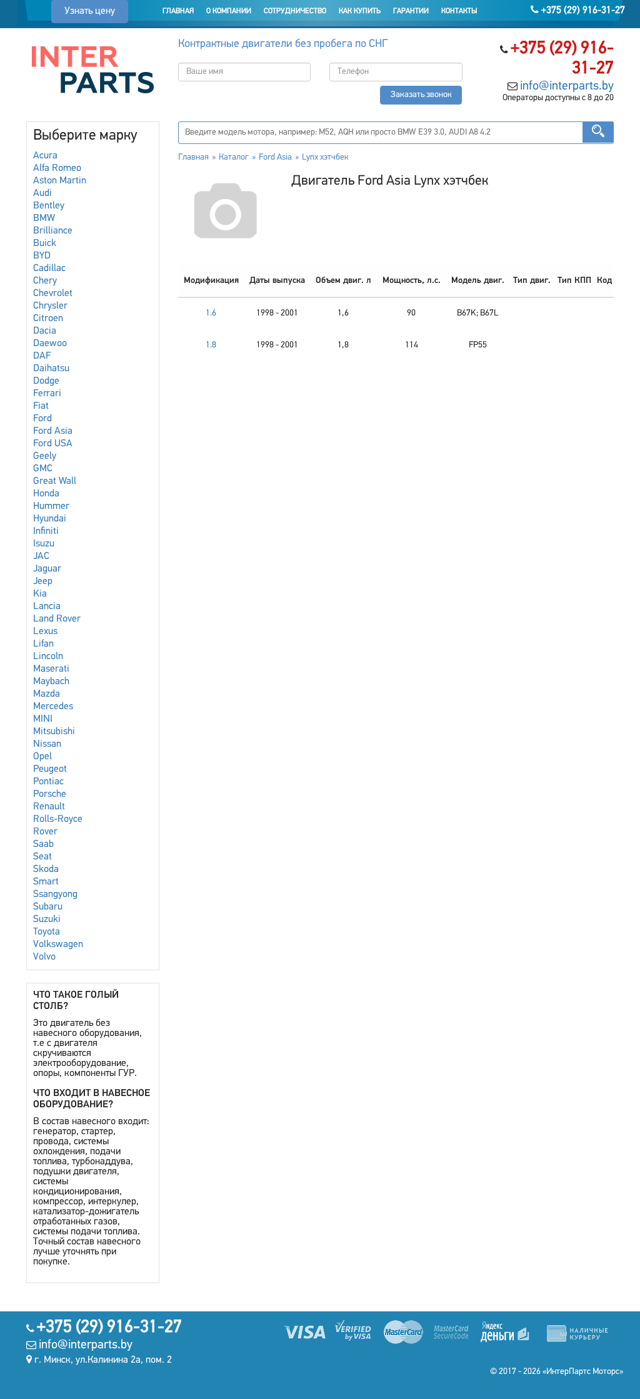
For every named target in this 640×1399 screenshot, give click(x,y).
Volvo (44, 957)
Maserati (51, 669)
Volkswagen (58, 945)
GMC (42, 469)
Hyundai (49, 519)
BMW (44, 218)
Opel (42, 757)
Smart (46, 882)
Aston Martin (59, 181)
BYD (42, 256)
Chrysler (50, 306)
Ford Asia (52, 431)
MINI (42, 719)
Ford (42, 419)
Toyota (46, 932)
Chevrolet (52, 294)
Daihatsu (51, 369)
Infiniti (46, 531)
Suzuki (47, 920)
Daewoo (50, 344)
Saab (43, 844)
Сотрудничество (295, 11)
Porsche (49, 794)
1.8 (211, 345)
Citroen (48, 319)
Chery (45, 281)
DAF (42, 356)
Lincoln (48, 657)
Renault (49, 807)
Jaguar (47, 569)
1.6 (211, 313)
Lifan (43, 644)
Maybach (51, 682)
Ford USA (52, 444)
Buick (44, 243)
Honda (46, 494)
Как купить (360, 11)
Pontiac (48, 782)
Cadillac (49, 269)
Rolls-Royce (57, 819)
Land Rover (57, 619)
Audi (42, 193)
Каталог (234, 157)
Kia (40, 594)
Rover (45, 832)
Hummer (51, 506)
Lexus (45, 632)
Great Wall (54, 481)
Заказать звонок (421, 95)
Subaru (47, 907)
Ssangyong (55, 894)
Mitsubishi (54, 732)
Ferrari (47, 394)
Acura (45, 156)
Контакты (459, 11)
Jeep (42, 582)
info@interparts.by (567, 86)
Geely (44, 456)
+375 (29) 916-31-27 (582, 11)
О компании (228, 11)
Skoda (46, 869)
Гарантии (411, 11)
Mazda (46, 694)
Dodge (46, 381)
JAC (41, 556)
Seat (42, 857)
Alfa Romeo (57, 168)
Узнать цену (89, 11)
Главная (178, 11)
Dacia (44, 331)
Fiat (41, 406)
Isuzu (43, 544)
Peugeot (50, 769)
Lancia (47, 607)
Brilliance (52, 231)
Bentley (48, 206)
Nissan (47, 744)
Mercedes (53, 707)
